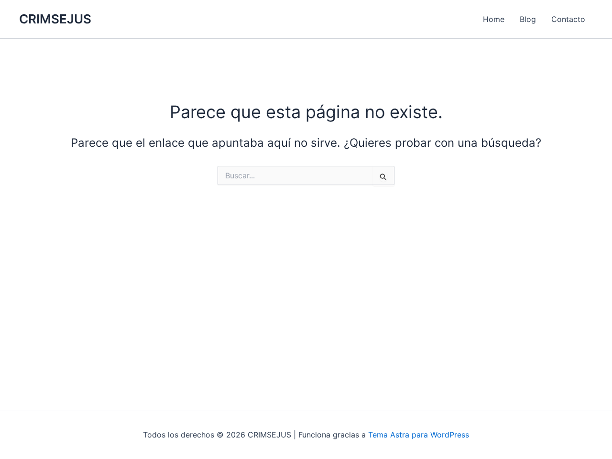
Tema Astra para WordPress (418, 434)
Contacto (568, 19)
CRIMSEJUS (55, 18)
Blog (528, 19)
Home (493, 19)
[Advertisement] (306, 283)
